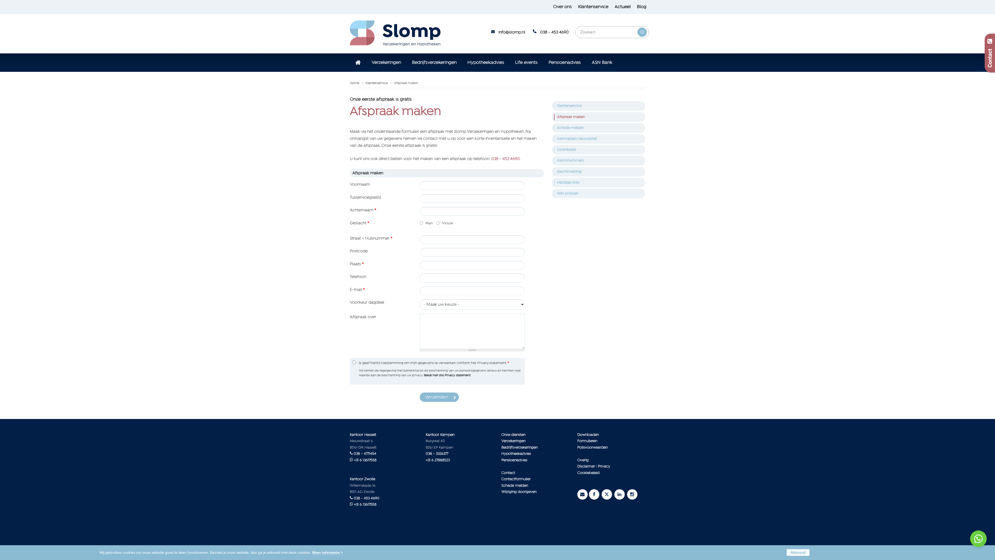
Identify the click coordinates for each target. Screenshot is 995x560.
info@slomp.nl (512, 32)
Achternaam (363, 210)
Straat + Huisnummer (371, 238)
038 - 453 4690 (554, 32)
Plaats (357, 264)
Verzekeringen (513, 441)
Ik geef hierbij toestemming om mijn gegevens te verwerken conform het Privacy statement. (434, 363)
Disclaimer (586, 466)
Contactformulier (516, 479)
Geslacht (359, 223)
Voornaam (360, 184)
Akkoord (798, 552)
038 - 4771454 (365, 454)
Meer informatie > (327, 552)
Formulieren (587, 441)
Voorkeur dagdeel (367, 302)
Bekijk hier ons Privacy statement (447, 375)
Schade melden (514, 486)
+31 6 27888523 (438, 460)
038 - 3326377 (437, 454)
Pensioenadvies (514, 460)
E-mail (357, 289)
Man (429, 223)
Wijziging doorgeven (519, 492)
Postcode (359, 251)
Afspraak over (363, 317)
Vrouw (447, 223)
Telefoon (358, 276)
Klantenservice (377, 83)
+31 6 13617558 (365, 460)
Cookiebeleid (588, 473)
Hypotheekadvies (516, 454)
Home (354, 83)
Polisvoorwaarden (592, 447)
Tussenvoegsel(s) (365, 197)
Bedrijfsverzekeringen (519, 447)
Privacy (604, 466)
